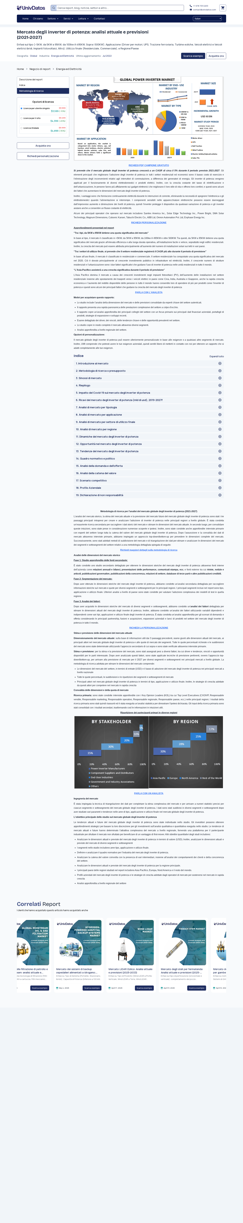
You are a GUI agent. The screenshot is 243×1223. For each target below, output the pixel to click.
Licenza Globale (31, 128)
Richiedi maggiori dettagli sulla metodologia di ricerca (148, 550)
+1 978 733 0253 (200, 6)
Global (33, 55)
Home (20, 69)
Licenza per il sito (31, 118)
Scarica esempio (193, 56)
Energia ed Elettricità (62, 55)
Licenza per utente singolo (36, 108)
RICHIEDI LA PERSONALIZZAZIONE (148, 628)
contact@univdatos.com (204, 9)
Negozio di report (40, 69)
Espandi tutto (217, 356)
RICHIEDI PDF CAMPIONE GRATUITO (149, 165)
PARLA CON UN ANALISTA (148, 793)
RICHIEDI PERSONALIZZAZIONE (148, 222)
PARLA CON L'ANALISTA (149, 292)
